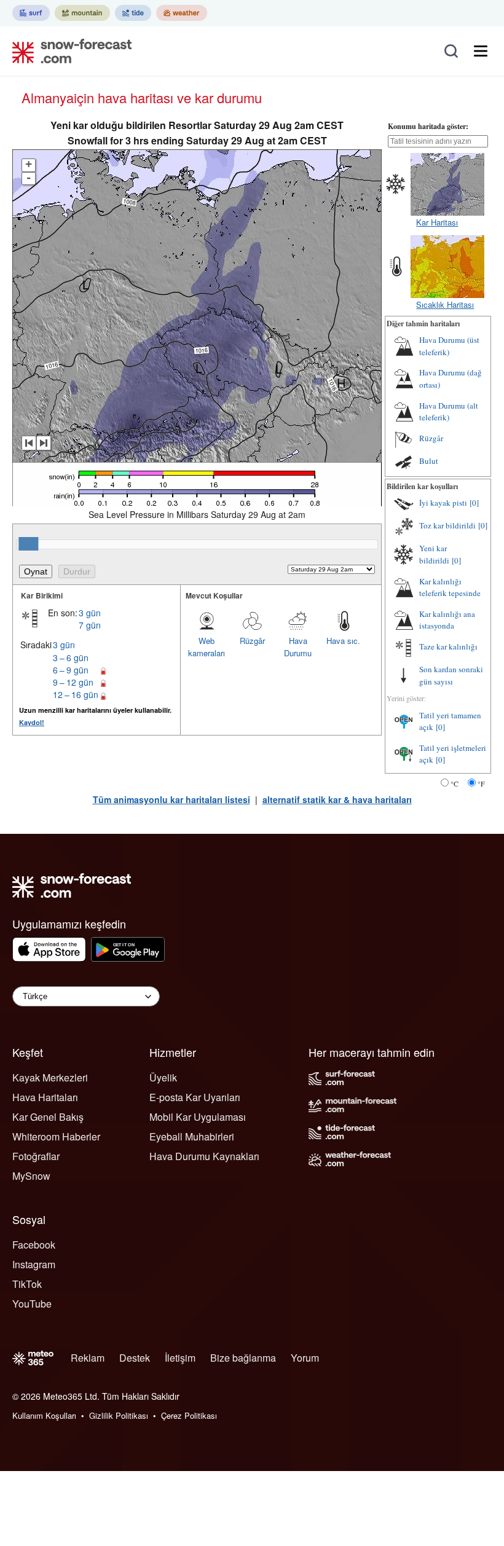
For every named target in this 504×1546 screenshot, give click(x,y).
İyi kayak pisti (443, 502)
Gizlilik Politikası (118, 1415)
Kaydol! (31, 722)
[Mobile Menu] (481, 51)
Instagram (33, 1264)
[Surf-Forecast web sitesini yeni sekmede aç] (31, 13)
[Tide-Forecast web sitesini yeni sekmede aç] (133, 13)
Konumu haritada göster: (428, 126)
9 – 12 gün (73, 682)
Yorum (305, 1358)
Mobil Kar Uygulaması (197, 1117)
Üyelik (163, 1077)
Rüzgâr (252, 640)
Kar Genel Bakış (48, 1117)
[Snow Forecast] (68, 51)
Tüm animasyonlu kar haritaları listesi (171, 799)
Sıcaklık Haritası (445, 304)
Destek (134, 1358)
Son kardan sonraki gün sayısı (451, 675)
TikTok (27, 1284)
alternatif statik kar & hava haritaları (337, 799)
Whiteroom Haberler (56, 1136)
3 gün (90, 612)
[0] (474, 502)
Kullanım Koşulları (44, 1415)
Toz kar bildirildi (447, 525)
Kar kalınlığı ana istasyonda (447, 620)
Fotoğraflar (36, 1156)
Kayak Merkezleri (50, 1077)
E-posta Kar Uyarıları (194, 1097)
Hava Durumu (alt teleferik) (448, 411)
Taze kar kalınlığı (448, 646)
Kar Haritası (437, 222)
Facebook (33, 1245)
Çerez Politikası (189, 1415)
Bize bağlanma (243, 1358)
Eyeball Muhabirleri (191, 1136)
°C (455, 783)
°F (481, 783)
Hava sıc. (343, 640)
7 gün (90, 625)
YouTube (32, 1304)
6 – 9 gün (71, 670)
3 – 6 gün (71, 657)
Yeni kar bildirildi (434, 554)
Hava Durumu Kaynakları (204, 1156)
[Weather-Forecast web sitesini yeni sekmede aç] (181, 13)
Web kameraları (206, 647)
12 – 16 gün (75, 694)
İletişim (180, 1358)
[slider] (28, 544)
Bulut (428, 460)
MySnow (31, 1176)
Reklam (87, 1358)
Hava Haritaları (45, 1097)
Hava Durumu (298, 647)
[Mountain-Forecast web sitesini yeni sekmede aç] (82, 13)
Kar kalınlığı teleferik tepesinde (450, 587)
